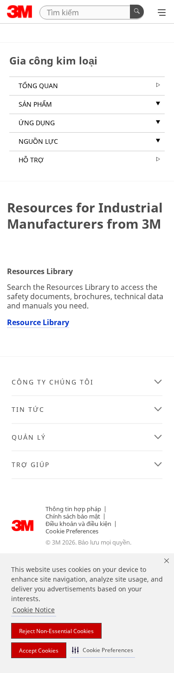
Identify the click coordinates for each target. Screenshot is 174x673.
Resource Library (38, 322)
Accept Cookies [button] (38, 650)
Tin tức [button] (28, 409)
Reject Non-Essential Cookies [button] (56, 631)
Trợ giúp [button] (31, 465)
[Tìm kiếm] (137, 12)
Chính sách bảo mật (72, 516)
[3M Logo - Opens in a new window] (19, 12)
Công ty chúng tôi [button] (53, 382)
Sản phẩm (35, 104)
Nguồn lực (38, 141)
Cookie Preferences (71, 531)
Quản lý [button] (29, 437)
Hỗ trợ (31, 159)
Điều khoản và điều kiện (78, 523)
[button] (102, 650)
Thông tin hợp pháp (73, 509)
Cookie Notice (34, 609)
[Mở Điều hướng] (162, 12)
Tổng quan (38, 85)
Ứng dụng (37, 122)
